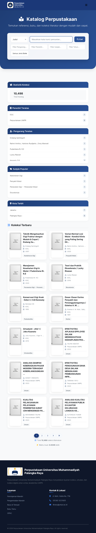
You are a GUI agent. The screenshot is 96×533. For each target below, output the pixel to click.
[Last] (59, 436)
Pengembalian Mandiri (15, 501)
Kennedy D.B (15, 160)
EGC (11, 115)
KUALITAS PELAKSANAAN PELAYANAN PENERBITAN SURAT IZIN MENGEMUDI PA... (33, 405)
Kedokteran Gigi (16, 176)
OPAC (9, 513)
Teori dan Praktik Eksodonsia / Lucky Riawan (74, 268)
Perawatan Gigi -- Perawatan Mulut (23, 187)
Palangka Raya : (16, 216)
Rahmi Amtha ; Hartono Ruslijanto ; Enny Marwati (29, 143)
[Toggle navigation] (86, 5)
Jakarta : (13, 210)
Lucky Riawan (15, 155)
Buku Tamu (11, 509)
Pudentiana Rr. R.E (17, 149)
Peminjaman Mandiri (15, 496)
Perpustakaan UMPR (18, 120)
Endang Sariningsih (17, 138)
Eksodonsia (14, 193)
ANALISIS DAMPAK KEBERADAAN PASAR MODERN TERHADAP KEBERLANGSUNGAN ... (33, 368)
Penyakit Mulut (15, 181)
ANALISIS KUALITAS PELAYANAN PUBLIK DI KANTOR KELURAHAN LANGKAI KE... (75, 405)
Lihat (16, 245)
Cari (81, 39)
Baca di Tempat (13, 505)
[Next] (53, 436)
